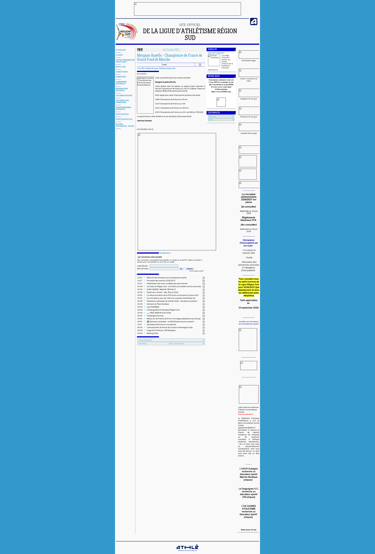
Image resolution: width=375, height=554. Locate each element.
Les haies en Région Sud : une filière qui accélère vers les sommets (174, 286)
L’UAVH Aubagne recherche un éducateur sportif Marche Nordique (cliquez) (249, 474)
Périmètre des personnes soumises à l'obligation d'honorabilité (248, 266)
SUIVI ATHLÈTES (122, 114)
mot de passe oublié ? (196, 271)
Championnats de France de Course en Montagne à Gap (170, 327)
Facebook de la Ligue (248, 117)
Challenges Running (155, 316)
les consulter (249, 224)
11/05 (139, 324)
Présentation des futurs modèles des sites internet (167, 283)
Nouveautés (141, 74)
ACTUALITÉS (121, 50)
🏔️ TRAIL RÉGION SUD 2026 (159, 313)
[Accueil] (127, 39)
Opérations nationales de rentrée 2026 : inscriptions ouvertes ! (172, 301)
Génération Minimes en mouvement (161, 324)
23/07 (139, 278)
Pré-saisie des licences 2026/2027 (161, 280)
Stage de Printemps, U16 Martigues (161, 330)
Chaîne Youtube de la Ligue (248, 80)
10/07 (139, 280)
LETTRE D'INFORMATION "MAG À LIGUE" (125, 61)
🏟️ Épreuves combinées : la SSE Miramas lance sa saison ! (170, 321)
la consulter (248, 206)
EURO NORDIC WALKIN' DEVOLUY (161, 289)
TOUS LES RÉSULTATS (124, 119)
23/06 (140, 292)
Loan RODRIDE (153, 307)
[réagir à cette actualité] (204, 278)
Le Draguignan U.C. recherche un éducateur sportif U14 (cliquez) (249, 493)
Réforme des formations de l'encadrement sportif (167, 278)
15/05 (139, 321)
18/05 (139, 319)
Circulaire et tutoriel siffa (249, 251)
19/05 (139, 316)
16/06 (139, 295)
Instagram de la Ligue (248, 99)
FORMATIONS (121, 77)
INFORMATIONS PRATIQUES (122, 90)
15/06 (139, 298)
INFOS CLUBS (121, 67)
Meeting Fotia (152, 333)
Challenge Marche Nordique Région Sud (163, 310)
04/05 (140, 333)
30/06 (140, 286)
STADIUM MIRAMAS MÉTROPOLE (123, 108)
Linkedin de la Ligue (249, 133)
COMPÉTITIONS (122, 72)
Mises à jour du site (248, 530)
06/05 (140, 327)
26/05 (140, 307)
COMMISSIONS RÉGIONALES (121, 83)
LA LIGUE (119, 55)
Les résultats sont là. (145, 129)
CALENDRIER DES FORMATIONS (122, 101)
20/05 (140, 313)
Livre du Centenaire (216, 53)
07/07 (139, 283)
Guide (249, 257)
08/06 (140, 301)
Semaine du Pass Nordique (158, 304)
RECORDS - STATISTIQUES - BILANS (125, 125)
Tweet (164, 65)
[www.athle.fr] (253, 24)
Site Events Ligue (249, 60)
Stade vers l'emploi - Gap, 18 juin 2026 (162, 292)
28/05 (140, 304)
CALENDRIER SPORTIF (124, 96)
